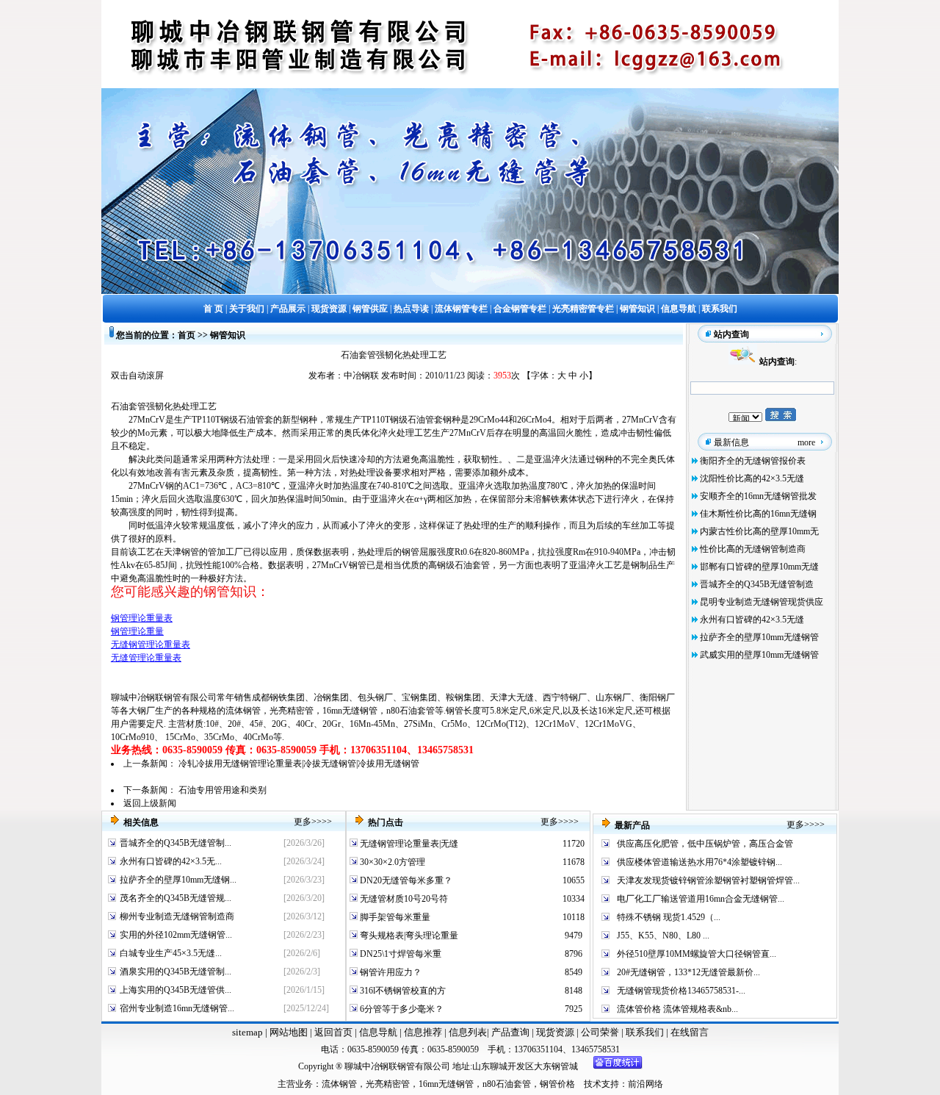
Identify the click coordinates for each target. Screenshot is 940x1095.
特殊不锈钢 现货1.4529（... (668, 917)
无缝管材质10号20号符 (403, 899)
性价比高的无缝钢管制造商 (753, 549)
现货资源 (555, 1032)
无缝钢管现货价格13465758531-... (681, 991)
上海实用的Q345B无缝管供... (175, 990)
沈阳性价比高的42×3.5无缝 (752, 478)
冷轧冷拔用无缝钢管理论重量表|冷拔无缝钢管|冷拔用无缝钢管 (298, 763)
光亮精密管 (292, 711)
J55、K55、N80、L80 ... (663, 935)
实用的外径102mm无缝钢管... (176, 935)
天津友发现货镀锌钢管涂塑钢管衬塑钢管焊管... (708, 880)
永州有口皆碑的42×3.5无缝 (752, 619)
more (806, 442)
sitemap (247, 1032)
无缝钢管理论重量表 (150, 644)
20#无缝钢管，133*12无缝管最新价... (688, 972)
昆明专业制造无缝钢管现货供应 (761, 602)
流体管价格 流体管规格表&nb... (677, 1009)
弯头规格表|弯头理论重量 (408, 935)
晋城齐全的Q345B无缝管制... (175, 843)
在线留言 (689, 1032)
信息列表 (468, 1032)
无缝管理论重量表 (146, 658)
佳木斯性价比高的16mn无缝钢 (758, 514)
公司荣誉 (601, 1032)
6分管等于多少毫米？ (401, 1009)
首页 (186, 335)
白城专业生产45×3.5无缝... (171, 953)
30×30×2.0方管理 (391, 862)
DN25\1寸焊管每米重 (399, 954)
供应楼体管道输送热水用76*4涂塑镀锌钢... (699, 862)
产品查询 (511, 1032)
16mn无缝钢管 (349, 711)
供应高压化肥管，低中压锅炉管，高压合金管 (705, 844)
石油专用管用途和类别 (222, 790)
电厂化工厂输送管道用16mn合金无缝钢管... (700, 899)
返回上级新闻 (149, 803)
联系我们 (646, 1032)
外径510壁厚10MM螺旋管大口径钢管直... (696, 954)
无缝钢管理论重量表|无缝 (408, 844)
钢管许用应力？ (390, 972)
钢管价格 (557, 1084)
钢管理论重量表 (142, 618)
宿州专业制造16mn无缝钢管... (177, 1008)
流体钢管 (243, 711)
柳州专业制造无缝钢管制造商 (177, 916)
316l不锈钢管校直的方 (402, 991)
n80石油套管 (410, 711)
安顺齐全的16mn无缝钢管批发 (758, 496)
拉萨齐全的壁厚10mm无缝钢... (178, 880)
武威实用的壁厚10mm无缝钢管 (759, 655)
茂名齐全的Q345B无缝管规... (175, 898)
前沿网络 (645, 1084)
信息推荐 (422, 1032)
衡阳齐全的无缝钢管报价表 (753, 461)
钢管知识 (227, 335)
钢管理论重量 (137, 631)
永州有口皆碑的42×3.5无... (171, 861)
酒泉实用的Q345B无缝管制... (175, 971)
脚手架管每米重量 (394, 917)
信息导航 (378, 1032)
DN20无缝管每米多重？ (405, 880)
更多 (302, 821)
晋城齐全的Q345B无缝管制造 (757, 584)
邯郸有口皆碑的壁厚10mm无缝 (759, 566)
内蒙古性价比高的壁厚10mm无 (759, 531)
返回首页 (332, 1032)
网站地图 (289, 1032)
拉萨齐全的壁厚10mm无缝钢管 (759, 637)
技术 (592, 1084)
